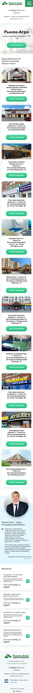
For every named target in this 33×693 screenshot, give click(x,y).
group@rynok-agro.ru (16, 18)
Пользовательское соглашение (16, 663)
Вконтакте (13, 682)
